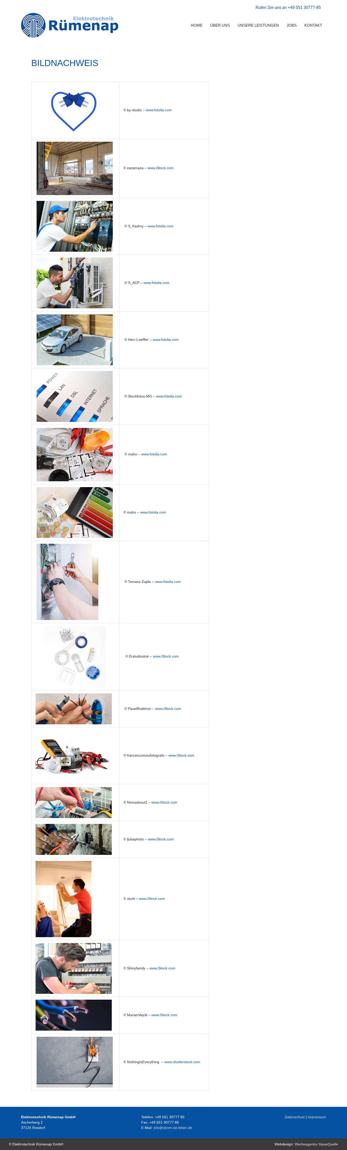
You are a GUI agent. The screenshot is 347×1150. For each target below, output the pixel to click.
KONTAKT (313, 25)
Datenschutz (295, 1117)
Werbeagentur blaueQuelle (316, 1144)
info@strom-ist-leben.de (172, 1128)
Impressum (317, 1117)
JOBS (292, 25)
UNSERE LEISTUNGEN (258, 25)
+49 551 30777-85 (304, 7)
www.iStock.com (161, 168)
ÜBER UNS (220, 25)
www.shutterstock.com (182, 1062)
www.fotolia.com (159, 110)
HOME (196, 25)
